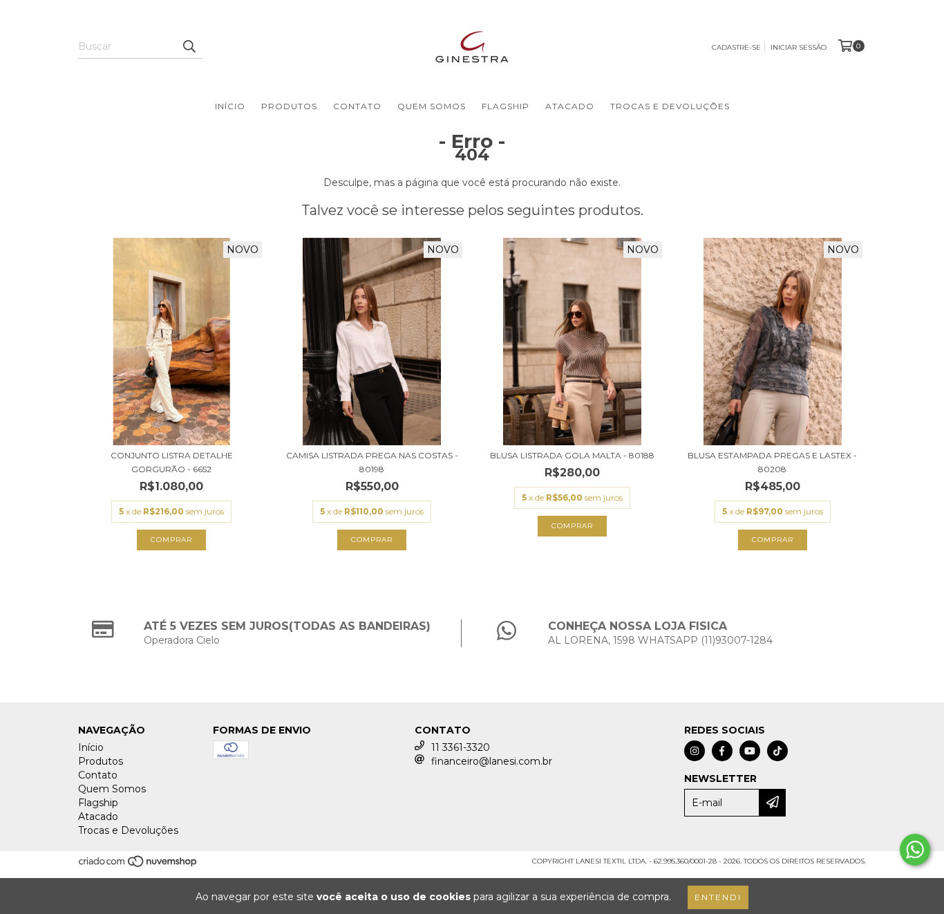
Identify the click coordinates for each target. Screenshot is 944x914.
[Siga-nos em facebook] (722, 750)
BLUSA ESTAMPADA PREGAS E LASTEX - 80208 (772, 462)
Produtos (289, 106)
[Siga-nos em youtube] (749, 750)
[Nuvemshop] (138, 865)
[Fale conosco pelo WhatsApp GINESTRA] (915, 850)
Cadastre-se (736, 47)
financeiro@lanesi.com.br (491, 761)
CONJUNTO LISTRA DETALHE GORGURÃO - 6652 (172, 462)
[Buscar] (188, 46)
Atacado (569, 106)
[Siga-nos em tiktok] (777, 750)
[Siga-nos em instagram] (694, 750)
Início (230, 106)
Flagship (505, 106)
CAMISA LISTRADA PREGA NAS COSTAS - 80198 (372, 462)
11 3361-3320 (460, 747)
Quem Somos (431, 106)
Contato (357, 106)
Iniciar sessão (799, 47)
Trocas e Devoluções (670, 106)
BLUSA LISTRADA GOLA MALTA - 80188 (572, 455)
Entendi (718, 897)
